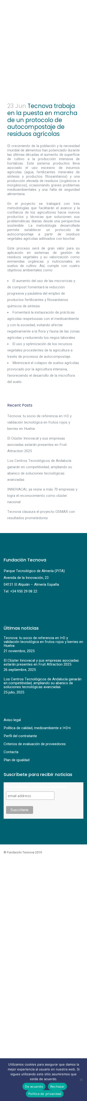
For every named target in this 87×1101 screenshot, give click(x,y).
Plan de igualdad (16, 760)
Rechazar (57, 1086)
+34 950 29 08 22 (23, 591)
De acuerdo (34, 1086)
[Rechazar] (81, 1079)
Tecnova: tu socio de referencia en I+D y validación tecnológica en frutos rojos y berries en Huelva (39, 422)
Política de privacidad (44, 1094)
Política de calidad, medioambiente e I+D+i (37, 728)
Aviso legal (12, 720)
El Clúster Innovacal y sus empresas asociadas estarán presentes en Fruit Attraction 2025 (37, 445)
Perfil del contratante (20, 736)
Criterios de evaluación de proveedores (35, 744)
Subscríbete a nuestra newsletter (36, 787)
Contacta (11, 752)
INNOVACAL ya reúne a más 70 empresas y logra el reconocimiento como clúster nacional (42, 496)
